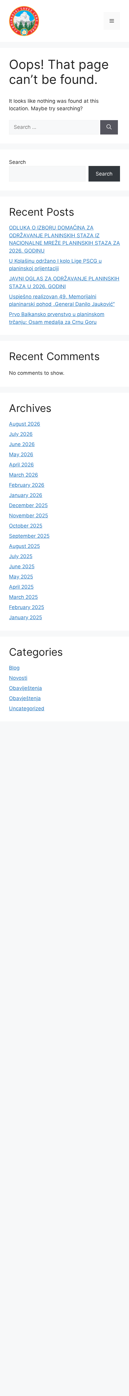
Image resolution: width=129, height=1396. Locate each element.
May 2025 (21, 577)
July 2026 (21, 434)
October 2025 (25, 526)
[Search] (109, 127)
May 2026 (21, 454)
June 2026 (22, 444)
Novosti (18, 678)
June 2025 (21, 566)
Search (17, 162)
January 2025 (25, 617)
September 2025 (29, 536)
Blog (14, 668)
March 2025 (23, 597)
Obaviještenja (25, 688)
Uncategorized (26, 708)
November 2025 (28, 516)
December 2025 (28, 505)
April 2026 (21, 465)
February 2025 (26, 607)
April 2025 (21, 587)
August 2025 (24, 546)
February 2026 (26, 485)
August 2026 (24, 424)
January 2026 (25, 495)
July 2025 (20, 556)
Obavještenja (25, 698)
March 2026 (23, 475)
